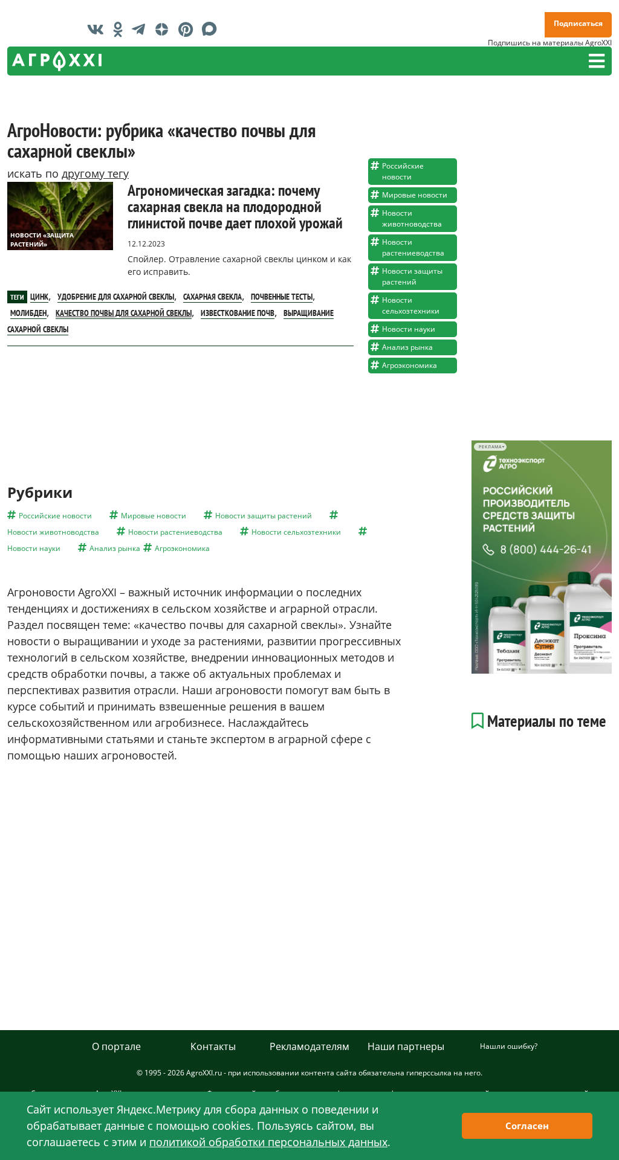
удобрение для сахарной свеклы (115, 296)
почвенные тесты (282, 296)
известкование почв (237, 313)
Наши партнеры (406, 1046)
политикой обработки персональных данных (268, 1142)
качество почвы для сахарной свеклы (124, 313)
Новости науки (408, 329)
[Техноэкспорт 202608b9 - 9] (542, 557)
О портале (116, 1046)
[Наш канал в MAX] (212, 29)
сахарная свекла (212, 296)
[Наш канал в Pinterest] (188, 29)
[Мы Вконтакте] (98, 29)
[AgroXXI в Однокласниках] (121, 29)
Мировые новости (414, 195)
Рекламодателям (309, 1046)
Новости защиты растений (412, 276)
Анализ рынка (407, 347)
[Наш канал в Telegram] (141, 29)
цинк (39, 296)
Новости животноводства (412, 218)
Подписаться (578, 23)
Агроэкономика (409, 365)
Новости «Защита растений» (42, 239)
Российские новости (403, 171)
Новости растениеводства (413, 247)
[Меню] (597, 61)
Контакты (213, 1046)
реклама (490, 447)
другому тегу (95, 173)
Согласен (527, 1126)
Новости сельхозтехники (410, 305)
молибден (28, 313)
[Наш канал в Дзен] (164, 29)
